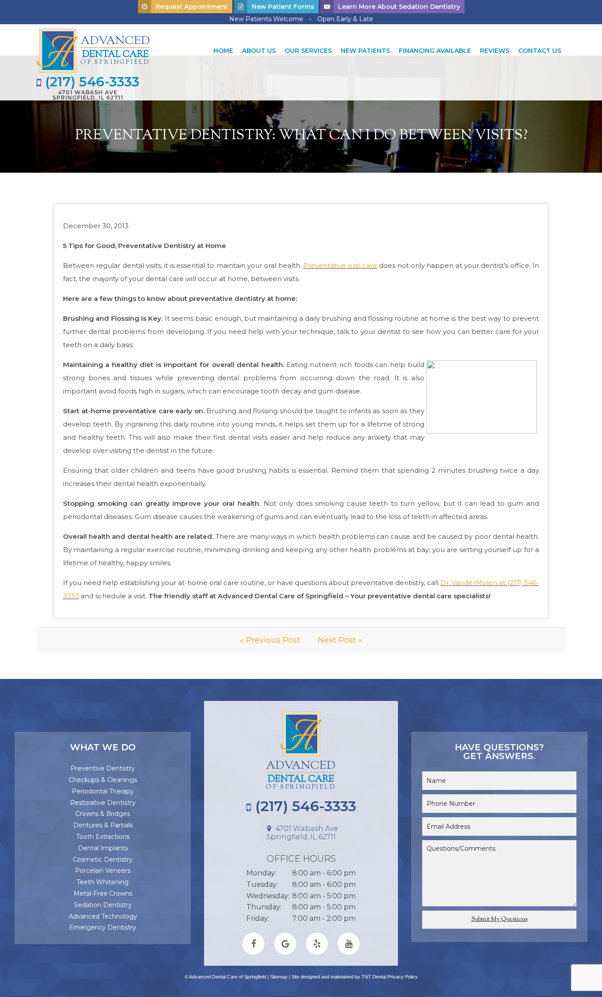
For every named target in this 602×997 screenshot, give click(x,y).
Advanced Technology (103, 916)
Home (223, 51)
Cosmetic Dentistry (103, 860)
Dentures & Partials (103, 825)
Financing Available (435, 51)
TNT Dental (373, 976)
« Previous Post (270, 640)
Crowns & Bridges (102, 814)
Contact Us (539, 51)
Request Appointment (192, 7)
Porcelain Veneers (102, 871)
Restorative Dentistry (103, 803)
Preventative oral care (340, 265)
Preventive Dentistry (103, 768)
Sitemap (278, 976)
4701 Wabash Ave (87, 94)
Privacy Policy (402, 976)
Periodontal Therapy (103, 791)
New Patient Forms (283, 7)
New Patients (365, 51)
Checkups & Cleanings (103, 780)
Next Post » (340, 640)
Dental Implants (103, 848)
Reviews (494, 51)
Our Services (308, 51)
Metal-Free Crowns (103, 893)
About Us (259, 51)
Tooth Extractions (103, 837)
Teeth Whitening (103, 882)
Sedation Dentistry (103, 905)
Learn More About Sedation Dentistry (399, 7)
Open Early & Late (345, 19)
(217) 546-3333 (90, 82)
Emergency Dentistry (102, 927)
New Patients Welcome (266, 19)
